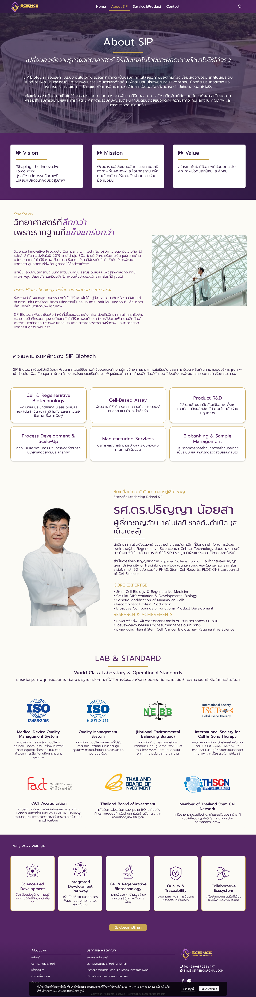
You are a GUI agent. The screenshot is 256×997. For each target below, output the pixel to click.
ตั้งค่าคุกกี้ (188, 988)
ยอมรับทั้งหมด (209, 988)
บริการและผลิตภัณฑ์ (43, 964)
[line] (189, 981)
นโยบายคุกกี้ (77, 990)
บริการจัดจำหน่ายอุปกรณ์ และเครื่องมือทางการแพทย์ (118, 970)
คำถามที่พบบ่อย (40, 976)
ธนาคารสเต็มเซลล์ (97, 957)
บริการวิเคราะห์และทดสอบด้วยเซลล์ (107, 976)
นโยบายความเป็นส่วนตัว (53, 990)
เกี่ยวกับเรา (37, 970)
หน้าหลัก (36, 957)
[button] (240, 6)
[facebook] (183, 981)
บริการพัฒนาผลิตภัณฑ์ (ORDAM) (107, 964)
